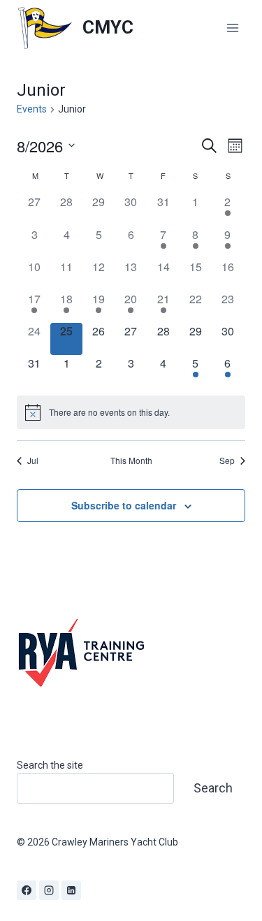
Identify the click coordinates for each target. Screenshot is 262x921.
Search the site (50, 765)
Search (213, 788)
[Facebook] (26, 890)
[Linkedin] (71, 890)
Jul (32, 460)
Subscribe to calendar (123, 505)
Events (32, 109)
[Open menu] (232, 27)
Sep (227, 460)
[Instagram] (49, 890)
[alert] (131, 412)
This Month (131, 460)
